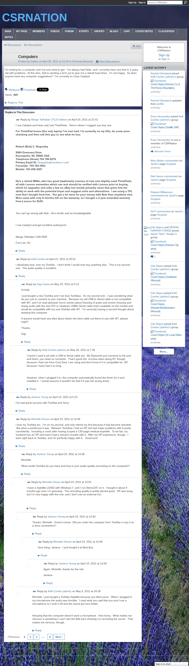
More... (164, 351)
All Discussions (12, 44)
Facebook (30, 89)
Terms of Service (177, 660)
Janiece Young (39, 397)
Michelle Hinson (40, 419)
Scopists (171, 163)
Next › (59, 636)
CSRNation (34, 17)
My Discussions (33, 44)
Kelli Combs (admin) (54, 349)
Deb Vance (157, 176)
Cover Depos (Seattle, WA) (165, 127)
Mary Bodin (157, 160)
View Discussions (109, 61)
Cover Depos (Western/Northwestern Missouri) (163, 307)
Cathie (34, 61)
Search (185, 2)
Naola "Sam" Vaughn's (164, 233)
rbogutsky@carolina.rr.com (53, 162)
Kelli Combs (38, 259)
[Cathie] (10, 64)
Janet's (155, 163)
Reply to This (14, 102)
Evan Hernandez (160, 116)
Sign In (141, 2)
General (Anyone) (82, 61)
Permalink (18, 120)
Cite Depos (157, 227)
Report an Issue (154, 660)
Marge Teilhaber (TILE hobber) (49, 119)
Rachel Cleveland (161, 73)
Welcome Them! (162, 151)
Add (138, 46)
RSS (7, 645)
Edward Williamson (162, 192)
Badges (137, 660)
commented (171, 160)
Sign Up (132, 2)
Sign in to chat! (163, 664)
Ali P (153, 211)
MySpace (14, 89)
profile (160, 103)
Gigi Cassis (43, 284)
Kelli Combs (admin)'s (163, 76)
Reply (20, 250)
